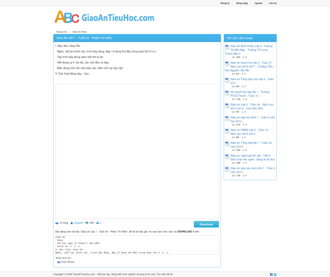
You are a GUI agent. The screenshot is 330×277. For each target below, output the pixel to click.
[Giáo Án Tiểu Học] (109, 17)
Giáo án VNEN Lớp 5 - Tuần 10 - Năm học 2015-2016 (250, 132)
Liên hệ (273, 3)
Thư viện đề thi (164, 274)
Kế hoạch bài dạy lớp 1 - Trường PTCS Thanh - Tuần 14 (250, 93)
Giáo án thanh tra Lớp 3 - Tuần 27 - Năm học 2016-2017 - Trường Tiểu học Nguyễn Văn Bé (249, 66)
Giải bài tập (103, 274)
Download (206, 224)
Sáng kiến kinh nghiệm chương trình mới (133, 274)
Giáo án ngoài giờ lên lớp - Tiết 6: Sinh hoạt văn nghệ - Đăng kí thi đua (253, 157)
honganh (78, 222)
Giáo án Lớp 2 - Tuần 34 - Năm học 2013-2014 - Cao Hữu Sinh (252, 106)
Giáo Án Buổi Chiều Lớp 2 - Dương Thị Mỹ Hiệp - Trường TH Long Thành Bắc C (249, 49)
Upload (258, 3)
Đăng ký (225, 3)
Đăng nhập (242, 3)
